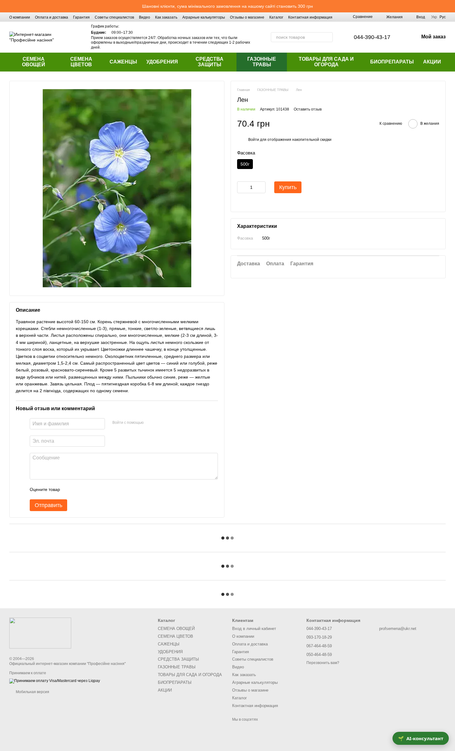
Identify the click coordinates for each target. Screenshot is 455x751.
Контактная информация (310, 17)
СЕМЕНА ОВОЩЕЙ (33, 61)
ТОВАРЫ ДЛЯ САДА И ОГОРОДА (326, 61)
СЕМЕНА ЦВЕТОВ (81, 61)
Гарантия (81, 17)
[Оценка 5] (110, 489)
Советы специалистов (114, 17)
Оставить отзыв (308, 109)
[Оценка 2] (80, 489)
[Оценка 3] (90, 489)
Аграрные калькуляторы (203, 17)
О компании (19, 17)
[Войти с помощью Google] (160, 423)
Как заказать (166, 17)
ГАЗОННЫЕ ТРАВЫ (261, 61)
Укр (434, 17)
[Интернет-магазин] (40, 633)
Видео (144, 17)
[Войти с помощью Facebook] (150, 423)
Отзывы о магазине (247, 17)
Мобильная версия (32, 692)
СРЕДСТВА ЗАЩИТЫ (209, 61)
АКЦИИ (432, 61)
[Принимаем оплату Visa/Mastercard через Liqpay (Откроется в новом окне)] (54, 681)
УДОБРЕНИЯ (162, 61)
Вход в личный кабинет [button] (254, 628)
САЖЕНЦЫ (123, 61)
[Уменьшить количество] (241, 187)
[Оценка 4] (100, 489)
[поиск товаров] (328, 37)
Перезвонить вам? (322, 663)
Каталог (276, 17)
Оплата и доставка (51, 17)
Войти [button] (253, 140)
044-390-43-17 (372, 37)
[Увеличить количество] (261, 187)
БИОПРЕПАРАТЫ (392, 61)
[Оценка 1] (70, 489)
